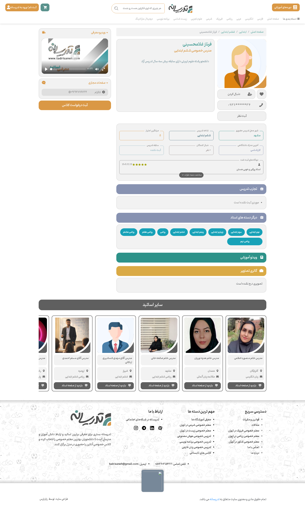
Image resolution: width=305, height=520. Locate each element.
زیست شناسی (180, 19)
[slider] (68, 69)
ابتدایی (243, 32)
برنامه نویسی (163, 19)
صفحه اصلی (273, 19)
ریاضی (229, 19)
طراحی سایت (61, 499)
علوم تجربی (196, 19)
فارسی (260, 19)
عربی (238, 19)
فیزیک (219, 19)
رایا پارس (44, 499)
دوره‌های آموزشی (282, 7)
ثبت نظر (242, 116)
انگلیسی (249, 19)
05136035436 (163, 464)
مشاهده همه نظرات (193, 175)
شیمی (209, 19)
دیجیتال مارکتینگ (144, 19)
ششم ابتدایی (228, 32)
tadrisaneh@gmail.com (123, 464)
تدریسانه (215, 499)
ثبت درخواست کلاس (75, 105)
